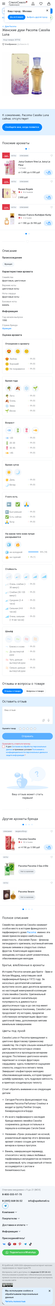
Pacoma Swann (26, 891)
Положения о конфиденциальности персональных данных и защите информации (27, 752)
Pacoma (31, 932)
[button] (26, 149)
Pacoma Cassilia (27, 839)
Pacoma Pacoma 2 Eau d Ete (33, 866)
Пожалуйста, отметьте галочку (16, 744)
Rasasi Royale (25, 189)
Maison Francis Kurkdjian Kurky (34, 215)
